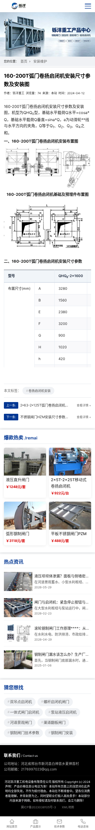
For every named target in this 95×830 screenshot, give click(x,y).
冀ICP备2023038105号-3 (38, 807)
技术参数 (59, 826)
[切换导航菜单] (88, 6)
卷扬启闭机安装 (39, 391)
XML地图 (68, 807)
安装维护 (40, 61)
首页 (23, 61)
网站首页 (12, 826)
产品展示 (35, 826)
